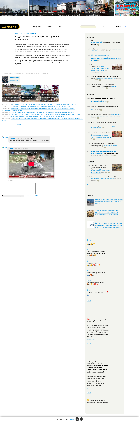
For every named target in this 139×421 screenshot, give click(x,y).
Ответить (12, 144)
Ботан (11, 149)
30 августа (90, 94)
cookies (72, 419)
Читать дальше (92, 340)
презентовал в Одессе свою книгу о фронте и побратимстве (101, 136)
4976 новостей (11, 80)
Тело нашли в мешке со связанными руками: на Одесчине (98, 167)
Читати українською (31, 33)
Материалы (37, 26)
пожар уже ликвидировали (106, 78)
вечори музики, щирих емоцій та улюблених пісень (106, 115)
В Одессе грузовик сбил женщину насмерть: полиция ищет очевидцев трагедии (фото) (29, 98)
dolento (12, 138)
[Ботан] (4, 147)
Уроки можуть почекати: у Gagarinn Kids (103, 177)
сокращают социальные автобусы (104, 87)
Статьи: (90, 195)
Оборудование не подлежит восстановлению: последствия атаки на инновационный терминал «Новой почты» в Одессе (43, 14)
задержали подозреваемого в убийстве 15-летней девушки (101, 170)
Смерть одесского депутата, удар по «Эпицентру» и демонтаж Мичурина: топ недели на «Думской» (97, 14)
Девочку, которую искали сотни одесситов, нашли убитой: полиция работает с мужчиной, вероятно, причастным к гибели (42, 119)
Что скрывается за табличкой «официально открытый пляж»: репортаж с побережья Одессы (109, 201)
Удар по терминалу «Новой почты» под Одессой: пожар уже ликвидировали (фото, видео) (71, 14)
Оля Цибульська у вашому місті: (101, 114)
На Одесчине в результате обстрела (102, 49)
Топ (59, 26)
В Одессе (94, 41)
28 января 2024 (18, 33)
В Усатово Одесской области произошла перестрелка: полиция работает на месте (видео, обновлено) (43, 112)
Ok (77, 419)
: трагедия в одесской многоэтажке (104, 154)
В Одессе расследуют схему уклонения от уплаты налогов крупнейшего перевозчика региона (14, 14)
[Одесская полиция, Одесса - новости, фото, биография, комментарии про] (5, 82)
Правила (28, 196)
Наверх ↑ (19, 124)
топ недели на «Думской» (105, 101)
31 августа (90, 37)
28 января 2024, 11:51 (23, 138)
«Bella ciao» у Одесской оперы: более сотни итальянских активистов (104, 107)
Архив (49, 26)
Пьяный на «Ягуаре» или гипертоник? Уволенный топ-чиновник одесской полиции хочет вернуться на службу (45, 114)
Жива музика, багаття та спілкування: (98, 65)
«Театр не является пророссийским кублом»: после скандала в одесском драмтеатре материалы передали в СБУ (107, 212)
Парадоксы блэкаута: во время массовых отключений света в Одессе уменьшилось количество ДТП (44, 104)
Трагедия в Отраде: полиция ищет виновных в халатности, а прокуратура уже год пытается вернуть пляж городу (11, 98)
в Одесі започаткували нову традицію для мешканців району (100, 68)
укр (103, 26)
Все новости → (91, 185)
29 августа (90, 161)
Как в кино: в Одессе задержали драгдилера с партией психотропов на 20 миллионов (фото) (41, 106)
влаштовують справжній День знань (102, 179)
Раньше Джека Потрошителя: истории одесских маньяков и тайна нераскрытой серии (37, 116)
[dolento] (5, 137)
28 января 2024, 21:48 (21, 149)
